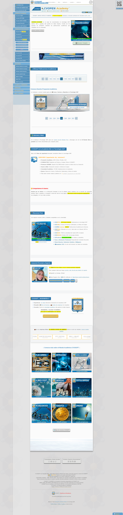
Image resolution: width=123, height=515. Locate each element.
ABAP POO (18, 79)
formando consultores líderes (61, 501)
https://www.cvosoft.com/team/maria (81, 277)
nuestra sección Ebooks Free (61, 139)
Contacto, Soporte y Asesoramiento (71, 459)
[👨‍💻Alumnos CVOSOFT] (41, 397)
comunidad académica (49, 307)
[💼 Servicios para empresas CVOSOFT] (61, 397)
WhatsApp (66, 280)
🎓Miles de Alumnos (44, 305)
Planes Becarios (59, 242)
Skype (72, 280)
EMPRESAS (65, 2)
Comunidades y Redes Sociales (52, 459)
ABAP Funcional (19, 81)
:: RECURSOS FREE (19, 90)
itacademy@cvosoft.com (56, 280)
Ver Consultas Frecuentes (50, 315)
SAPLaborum (58, 237)
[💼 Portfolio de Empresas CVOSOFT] (82, 397)
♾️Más (22, 49)
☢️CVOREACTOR (19, 5)
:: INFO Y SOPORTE (18, 93)
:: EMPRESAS (17, 87)
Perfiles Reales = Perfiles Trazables (58, 504)
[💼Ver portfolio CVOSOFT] (61, 336)
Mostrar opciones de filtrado (38, 30)
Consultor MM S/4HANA (22, 44)
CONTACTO (78, 2)
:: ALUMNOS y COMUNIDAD (20, 84)
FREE (59, 2)
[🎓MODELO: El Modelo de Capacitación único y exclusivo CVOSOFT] (82, 372)
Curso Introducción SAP (21, 10)
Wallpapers (78, 242)
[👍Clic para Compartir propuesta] (81, 40)
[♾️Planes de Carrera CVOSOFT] (41, 372)
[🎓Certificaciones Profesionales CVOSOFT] (61, 372)
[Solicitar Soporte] (39, 282)
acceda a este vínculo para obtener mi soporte (76, 270)
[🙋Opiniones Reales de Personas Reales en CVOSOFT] (82, 423)
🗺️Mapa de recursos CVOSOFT (62, 430)
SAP (87, 15)
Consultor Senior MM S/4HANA (22, 47)
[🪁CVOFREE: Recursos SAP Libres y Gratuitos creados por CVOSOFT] (41, 423)
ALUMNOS (72, 2)
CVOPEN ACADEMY (37, 22)
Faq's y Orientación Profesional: (63, 239)
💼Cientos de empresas (56, 305)
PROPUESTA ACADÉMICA (50, 2)
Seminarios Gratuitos (69, 242)
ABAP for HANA (19, 76)
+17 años (43, 302)
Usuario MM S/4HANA (22, 42)
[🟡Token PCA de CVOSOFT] (61, 423)
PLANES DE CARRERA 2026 (22, 7)
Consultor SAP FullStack (21, 26)
